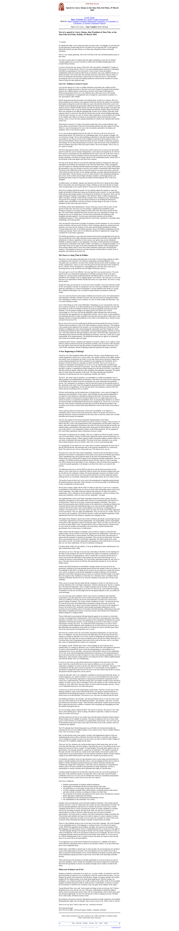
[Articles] (87, 23)
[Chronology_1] (102, 21)
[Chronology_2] (113, 21)
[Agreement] (95, 23)
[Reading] (83, 21)
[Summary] (76, 21)
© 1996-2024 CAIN (116, 927)
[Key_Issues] (88, 19)
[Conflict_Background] (100, 19)
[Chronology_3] (78, 23)
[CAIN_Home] (90, 18)
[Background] (91, 21)
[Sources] (103, 23)
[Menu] (69, 21)
